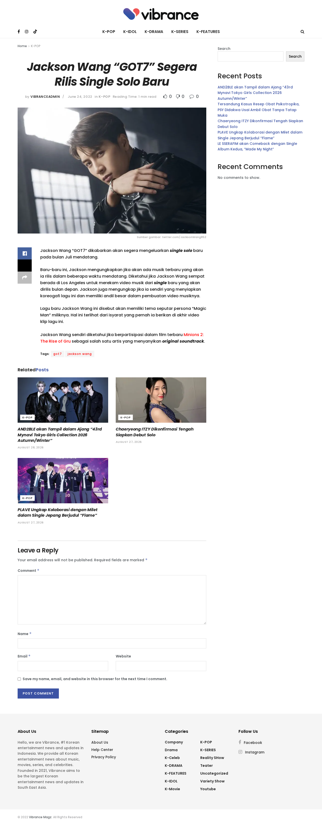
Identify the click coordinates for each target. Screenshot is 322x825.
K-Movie (172, 788)
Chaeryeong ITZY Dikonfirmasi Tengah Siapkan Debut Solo (155, 432)
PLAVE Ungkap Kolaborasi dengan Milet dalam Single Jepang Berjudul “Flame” (57, 512)
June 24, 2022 (80, 96)
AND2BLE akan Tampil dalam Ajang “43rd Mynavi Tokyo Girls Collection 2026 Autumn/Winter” (60, 434)
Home (22, 46)
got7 (57, 354)
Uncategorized (214, 773)
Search (224, 48)
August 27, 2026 (129, 442)
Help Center (102, 749)
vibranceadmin (45, 96)
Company (174, 742)
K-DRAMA (154, 31)
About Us (99, 742)
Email (24, 656)
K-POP (108, 31)
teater (206, 765)
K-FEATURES (208, 31)
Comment (28, 570)
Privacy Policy (103, 757)
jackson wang (80, 354)
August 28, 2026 (31, 447)
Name (25, 633)
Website (123, 656)
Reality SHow (212, 757)
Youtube (208, 788)
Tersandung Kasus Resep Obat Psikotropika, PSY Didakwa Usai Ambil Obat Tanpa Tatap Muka (258, 110)
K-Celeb (172, 757)
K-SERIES (179, 31)
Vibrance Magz (40, 817)
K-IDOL (130, 31)
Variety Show (212, 781)
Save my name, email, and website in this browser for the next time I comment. (95, 678)
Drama (171, 749)
